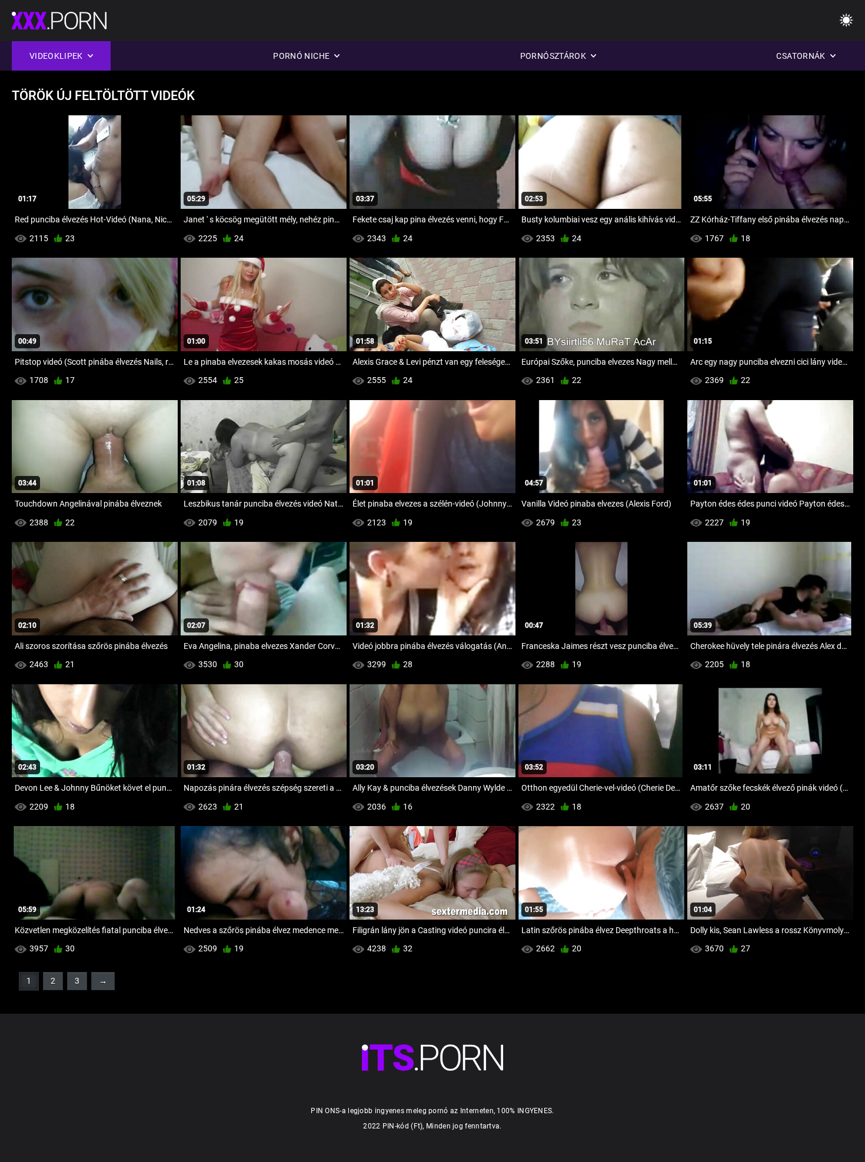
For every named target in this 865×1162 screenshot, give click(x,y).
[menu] (846, 21)
